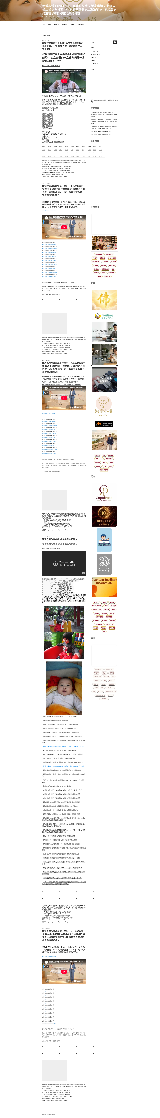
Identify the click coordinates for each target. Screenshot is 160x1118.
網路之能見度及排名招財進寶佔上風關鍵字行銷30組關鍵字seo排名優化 (62, 878)
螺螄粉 (99, 276)
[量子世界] (104, 587)
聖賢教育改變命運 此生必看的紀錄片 (59, 539)
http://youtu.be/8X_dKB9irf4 (49, 256)
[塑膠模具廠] (104, 379)
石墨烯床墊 (105, 261)
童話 (104, 462)
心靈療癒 (110, 455)
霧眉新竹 (56, 24)
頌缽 (113, 269)
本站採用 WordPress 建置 (48, 1114)
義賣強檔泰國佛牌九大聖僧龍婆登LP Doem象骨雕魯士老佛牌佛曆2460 (62, 868)
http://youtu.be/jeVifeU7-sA (48, 413)
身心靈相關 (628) (95, 54)
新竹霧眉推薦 (101, 100)
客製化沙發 (112, 265)
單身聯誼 (97, 462)
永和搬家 (95, 265)
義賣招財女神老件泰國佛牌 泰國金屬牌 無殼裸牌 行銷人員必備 (60, 840)
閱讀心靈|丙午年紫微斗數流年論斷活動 (101, 131)
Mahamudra (99, 459)
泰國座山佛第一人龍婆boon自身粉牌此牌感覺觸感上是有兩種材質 (61, 732)
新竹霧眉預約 (94, 100)
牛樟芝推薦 (81, 24)
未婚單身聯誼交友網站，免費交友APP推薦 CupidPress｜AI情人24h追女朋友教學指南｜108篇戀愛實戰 (104, 114)
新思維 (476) (94, 60)
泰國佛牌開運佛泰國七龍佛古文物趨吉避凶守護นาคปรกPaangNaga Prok (63, 762)
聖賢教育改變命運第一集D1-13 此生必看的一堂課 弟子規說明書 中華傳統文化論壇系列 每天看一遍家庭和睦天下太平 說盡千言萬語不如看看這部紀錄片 (63, 190)
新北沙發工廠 (109, 624)
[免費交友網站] (104, 516)
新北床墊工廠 (110, 687)
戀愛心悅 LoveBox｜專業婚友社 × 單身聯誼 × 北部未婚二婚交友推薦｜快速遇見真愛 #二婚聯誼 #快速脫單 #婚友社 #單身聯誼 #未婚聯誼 (79, 9)
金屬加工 (104, 673)
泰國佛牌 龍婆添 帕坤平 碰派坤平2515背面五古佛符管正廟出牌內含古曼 (63, 790)
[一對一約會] (104, 332)
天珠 (105, 466)
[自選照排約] (104, 355)
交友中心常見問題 (97, 606)
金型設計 (111, 680)
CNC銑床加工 (109, 669)
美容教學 (113, 261)
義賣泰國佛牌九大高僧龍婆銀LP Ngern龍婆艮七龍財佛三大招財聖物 (61, 802)
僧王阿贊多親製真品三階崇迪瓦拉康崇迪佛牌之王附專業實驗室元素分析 (63, 754)
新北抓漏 (96, 684)
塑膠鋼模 (104, 620)
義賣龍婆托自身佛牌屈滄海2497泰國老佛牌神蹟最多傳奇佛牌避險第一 (62, 814)
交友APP (96, 602)
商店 (104, 455)
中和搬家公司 (95, 261)
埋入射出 (97, 455)
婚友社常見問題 (104, 470)
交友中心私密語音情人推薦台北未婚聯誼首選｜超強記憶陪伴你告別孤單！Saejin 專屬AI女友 (104, 127)
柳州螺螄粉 (112, 628)
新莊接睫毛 (109, 617)
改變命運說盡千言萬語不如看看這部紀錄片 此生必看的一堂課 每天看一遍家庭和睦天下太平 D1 (63, 45)
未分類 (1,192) (94, 51)
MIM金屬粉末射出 (100, 695)
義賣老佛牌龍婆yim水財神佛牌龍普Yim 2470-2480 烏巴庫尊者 (60, 716)
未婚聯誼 (98, 466)
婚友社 (110, 466)
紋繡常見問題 (99, 617)
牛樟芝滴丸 (96, 620)
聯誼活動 (112, 602)
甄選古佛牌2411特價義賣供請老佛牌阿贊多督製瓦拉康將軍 (59, 836)
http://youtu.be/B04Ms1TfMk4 (49, 248)
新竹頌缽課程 (99, 254)
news (43, 24)
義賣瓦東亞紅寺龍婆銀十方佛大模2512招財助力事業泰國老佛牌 (60, 724)
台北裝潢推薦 (99, 624)
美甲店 (112, 613)
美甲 (102, 687)
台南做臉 (96, 269)
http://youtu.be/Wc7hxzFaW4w (49, 210)
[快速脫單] (104, 440)
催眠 (104, 631)
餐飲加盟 (102, 258)
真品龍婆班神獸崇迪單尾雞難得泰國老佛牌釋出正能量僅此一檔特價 (61, 858)
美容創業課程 (105, 269)
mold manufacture (111, 691)
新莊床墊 (112, 673)
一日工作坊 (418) (95, 64)
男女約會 (113, 606)
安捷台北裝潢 (109, 459)
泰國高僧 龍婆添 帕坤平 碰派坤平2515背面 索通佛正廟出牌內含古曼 (61, 798)
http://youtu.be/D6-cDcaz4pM (49, 956)
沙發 (113, 676)
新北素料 (100, 691)
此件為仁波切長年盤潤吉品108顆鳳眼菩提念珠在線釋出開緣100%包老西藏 (63, 766)
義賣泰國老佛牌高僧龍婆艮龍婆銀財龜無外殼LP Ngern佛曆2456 (60, 806)
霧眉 (49, 24)
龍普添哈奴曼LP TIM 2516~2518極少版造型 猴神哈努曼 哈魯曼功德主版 (62, 736)
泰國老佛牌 (112, 684)
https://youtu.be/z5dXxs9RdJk (51, 66)
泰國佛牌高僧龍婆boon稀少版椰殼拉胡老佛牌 (55, 720)
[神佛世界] (104, 300)
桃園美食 (103, 265)
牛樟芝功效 (107, 276)
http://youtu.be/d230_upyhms (49, 260)
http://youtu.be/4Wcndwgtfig (49, 244)
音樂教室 (96, 673)
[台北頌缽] (104, 564)
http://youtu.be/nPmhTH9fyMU (49, 272)
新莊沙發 (106, 676)
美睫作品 (104, 613)
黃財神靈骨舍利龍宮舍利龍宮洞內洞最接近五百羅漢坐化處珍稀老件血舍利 (63, 746)
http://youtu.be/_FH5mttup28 (49, 276)
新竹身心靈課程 (112, 258)
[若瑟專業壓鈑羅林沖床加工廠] (104, 424)
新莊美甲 (112, 100)
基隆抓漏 (96, 272)
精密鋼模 (112, 620)
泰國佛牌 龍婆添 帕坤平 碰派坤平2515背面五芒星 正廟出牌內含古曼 (61, 794)
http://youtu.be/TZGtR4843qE (49, 264)
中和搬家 (94, 258)
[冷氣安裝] (104, 540)
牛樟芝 (103, 272)
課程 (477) (93, 57)
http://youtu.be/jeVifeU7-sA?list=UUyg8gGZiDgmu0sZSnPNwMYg (61, 385)
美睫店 (113, 609)
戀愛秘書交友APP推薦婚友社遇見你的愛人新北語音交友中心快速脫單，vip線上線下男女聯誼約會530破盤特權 (104, 121)
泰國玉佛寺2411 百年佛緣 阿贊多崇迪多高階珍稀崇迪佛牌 (59, 758)
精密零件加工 (98, 669)
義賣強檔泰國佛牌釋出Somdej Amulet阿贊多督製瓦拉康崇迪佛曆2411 (62, 770)
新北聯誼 (95, 628)
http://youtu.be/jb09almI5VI (48, 268)
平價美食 (103, 628)
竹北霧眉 (72, 24)
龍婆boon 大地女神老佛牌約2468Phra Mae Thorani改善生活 (59, 728)
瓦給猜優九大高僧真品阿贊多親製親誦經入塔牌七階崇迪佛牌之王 (61, 854)
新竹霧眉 (64, 24)
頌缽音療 (106, 609)
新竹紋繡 (107, 100)
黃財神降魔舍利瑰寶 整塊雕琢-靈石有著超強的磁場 (57, 786)
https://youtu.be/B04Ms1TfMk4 (51, 548)
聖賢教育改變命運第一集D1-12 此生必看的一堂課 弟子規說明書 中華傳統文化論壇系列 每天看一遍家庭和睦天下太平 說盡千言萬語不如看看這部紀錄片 (63, 367)
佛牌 (105, 680)
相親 (94, 691)
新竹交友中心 (104, 698)
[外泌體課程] (104, 243)
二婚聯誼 (110, 462)
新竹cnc (110, 695)
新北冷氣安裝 (97, 676)
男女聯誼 (104, 602)
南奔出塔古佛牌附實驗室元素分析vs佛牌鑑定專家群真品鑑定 (59, 750)
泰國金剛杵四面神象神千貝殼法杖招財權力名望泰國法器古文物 (60, 810)
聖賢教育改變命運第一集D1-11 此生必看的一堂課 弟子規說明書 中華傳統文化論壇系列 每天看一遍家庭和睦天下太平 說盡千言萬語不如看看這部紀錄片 (63, 936)
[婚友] (104, 406)
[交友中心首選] (104, 493)
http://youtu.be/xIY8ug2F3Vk (49, 252)
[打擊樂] (104, 316)
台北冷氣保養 (109, 254)
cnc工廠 (103, 684)
